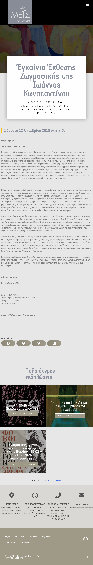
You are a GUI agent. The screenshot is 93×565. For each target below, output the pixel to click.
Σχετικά (23, 537)
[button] (8, 343)
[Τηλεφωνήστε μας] (58, 495)
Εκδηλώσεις (45, 537)
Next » (59, 480)
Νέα (15, 537)
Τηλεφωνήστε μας (58, 504)
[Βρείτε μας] (12, 495)
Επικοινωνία (24, 542)
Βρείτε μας (11, 504)
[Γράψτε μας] (81, 495)
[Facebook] (87, 557)
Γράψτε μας (81, 504)
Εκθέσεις (33, 537)
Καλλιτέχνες (11, 542)
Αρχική (7, 537)
